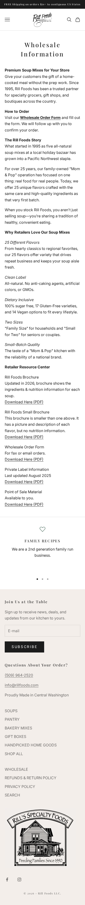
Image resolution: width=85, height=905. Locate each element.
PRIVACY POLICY (20, 786)
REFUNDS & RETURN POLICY (30, 777)
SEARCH (12, 795)
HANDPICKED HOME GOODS (31, 745)
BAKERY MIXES (18, 728)
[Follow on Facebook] (7, 879)
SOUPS (11, 710)
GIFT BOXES (15, 736)
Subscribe (24, 646)
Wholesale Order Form (40, 117)
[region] (42, 548)
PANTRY (12, 719)
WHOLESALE (16, 769)
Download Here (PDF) (24, 402)
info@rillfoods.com (21, 685)
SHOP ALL (14, 753)
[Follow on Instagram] (19, 879)
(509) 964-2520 (19, 675)
